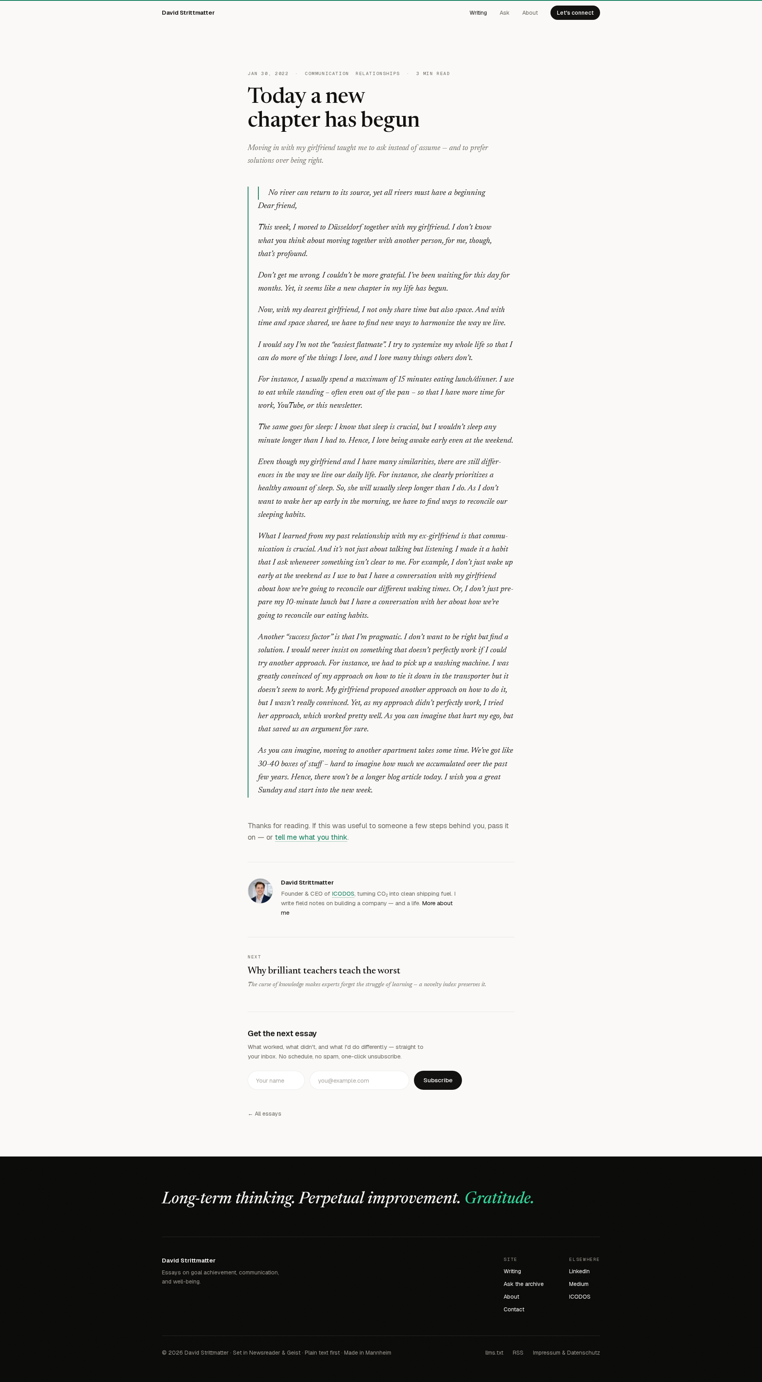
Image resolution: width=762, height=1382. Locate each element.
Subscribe (437, 1080)
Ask (505, 12)
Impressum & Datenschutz (566, 1352)
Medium (579, 1284)
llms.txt (494, 1352)
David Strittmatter (188, 12)
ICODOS (343, 893)
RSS (518, 1352)
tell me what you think (311, 837)
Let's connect (575, 12)
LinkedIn (579, 1271)
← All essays (264, 1113)
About (530, 12)
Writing (478, 12)
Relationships (378, 73)
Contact (514, 1309)
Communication (327, 73)
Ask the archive (524, 1284)
